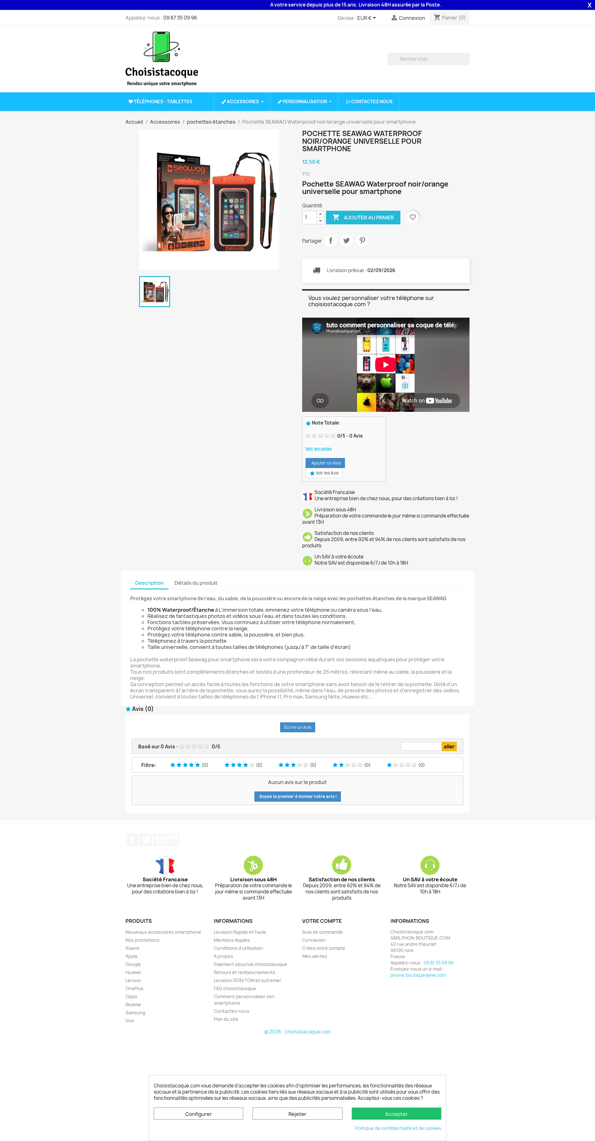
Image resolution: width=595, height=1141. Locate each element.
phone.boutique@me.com (418, 975)
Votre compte (322, 921)
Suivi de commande (322, 932)
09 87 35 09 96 (180, 17)
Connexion (314, 940)
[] (467, 63)
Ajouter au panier (363, 217)
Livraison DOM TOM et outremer (247, 980)
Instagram (173, 840)
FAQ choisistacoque (235, 988)
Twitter (146, 840)
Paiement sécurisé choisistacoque (250, 964)
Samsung (135, 1012)
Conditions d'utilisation (238, 948)
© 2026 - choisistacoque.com (297, 1032)
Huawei (133, 972)
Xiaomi (132, 948)
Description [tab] (149, 582)
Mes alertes (314, 956)
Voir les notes (319, 448)
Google (133, 964)
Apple (132, 956)
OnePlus (134, 988)
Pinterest (362, 240)
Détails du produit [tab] (196, 582)
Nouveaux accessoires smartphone (163, 932)
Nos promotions (143, 940)
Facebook (132, 840)
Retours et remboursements (244, 972)
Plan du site (226, 1019)
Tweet (346, 240)
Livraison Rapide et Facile (240, 932)
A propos (223, 956)
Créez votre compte (323, 948)
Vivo (130, 1021)
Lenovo (133, 980)
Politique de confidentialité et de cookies (398, 1128)
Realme (133, 1004)
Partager (330, 240)
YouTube (159, 840)
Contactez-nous (231, 1011)
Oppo (131, 996)
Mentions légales (232, 940)
